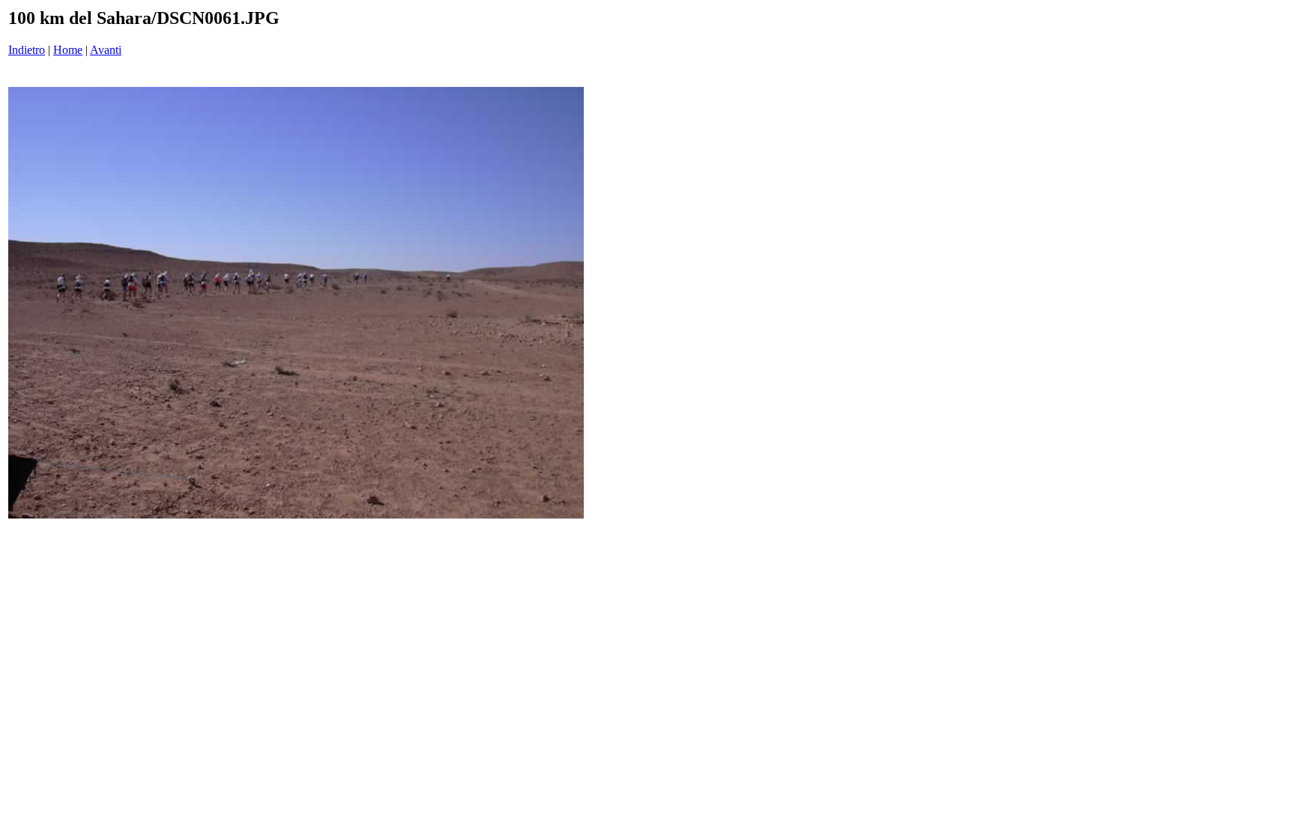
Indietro (26, 49)
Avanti (105, 49)
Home (67, 49)
